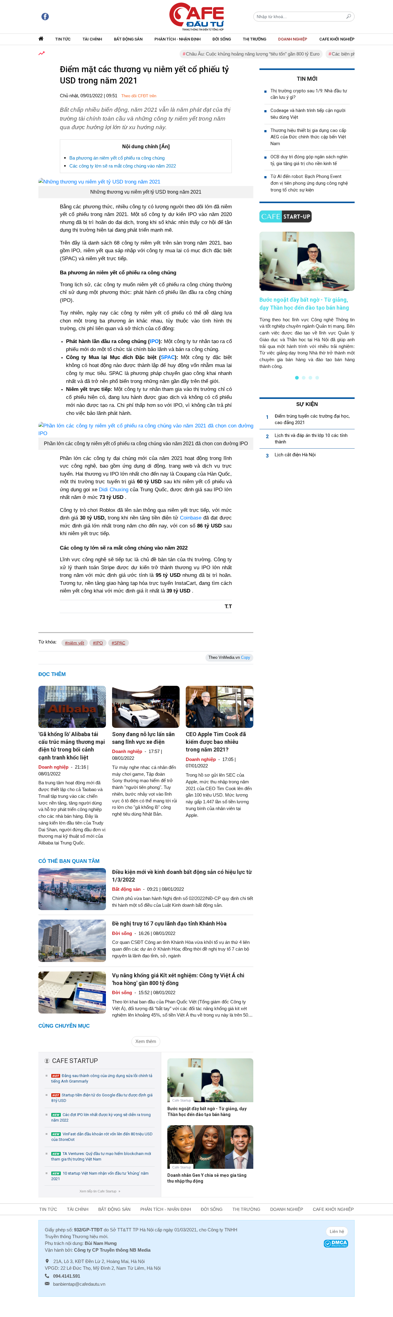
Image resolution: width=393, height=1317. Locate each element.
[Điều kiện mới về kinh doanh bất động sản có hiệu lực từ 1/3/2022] (72, 888)
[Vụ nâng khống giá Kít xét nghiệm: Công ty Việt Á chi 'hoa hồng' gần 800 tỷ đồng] (72, 992)
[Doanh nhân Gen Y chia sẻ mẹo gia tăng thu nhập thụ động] (210, 1151)
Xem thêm (145, 1041)
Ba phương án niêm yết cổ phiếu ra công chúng (117, 157)
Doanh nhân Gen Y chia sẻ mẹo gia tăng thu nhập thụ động (207, 1178)
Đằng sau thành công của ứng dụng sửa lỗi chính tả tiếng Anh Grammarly (101, 1078)
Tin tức (63, 39)
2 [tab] (303, 378)
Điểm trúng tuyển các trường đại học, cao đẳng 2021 (312, 419)
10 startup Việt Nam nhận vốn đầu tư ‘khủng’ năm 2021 (100, 1176)
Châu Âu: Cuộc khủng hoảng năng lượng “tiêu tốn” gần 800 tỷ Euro (235, 53)
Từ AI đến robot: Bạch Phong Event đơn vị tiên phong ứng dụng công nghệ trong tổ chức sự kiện (309, 183)
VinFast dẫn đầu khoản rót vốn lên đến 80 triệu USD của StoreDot (102, 1137)
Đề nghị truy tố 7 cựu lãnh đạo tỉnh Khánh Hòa (169, 923)
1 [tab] (297, 378)
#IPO (98, 642)
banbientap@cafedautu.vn (79, 1284)
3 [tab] (310, 378)
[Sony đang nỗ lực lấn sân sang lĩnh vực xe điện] (146, 706)
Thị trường (254, 39)
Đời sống (221, 39)
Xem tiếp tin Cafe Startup (100, 1191)
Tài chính (92, 39)
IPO (154, 341)
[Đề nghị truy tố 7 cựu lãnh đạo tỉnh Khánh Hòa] (72, 940)
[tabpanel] (307, 301)
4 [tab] (317, 378)
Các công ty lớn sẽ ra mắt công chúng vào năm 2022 (122, 165)
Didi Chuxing (113, 489)
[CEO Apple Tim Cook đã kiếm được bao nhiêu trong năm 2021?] (219, 706)
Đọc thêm (52, 674)
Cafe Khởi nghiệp (337, 39)
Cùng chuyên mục (64, 1026)
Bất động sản (128, 39)
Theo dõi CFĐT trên (138, 96)
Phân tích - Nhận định (177, 39)
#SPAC (118, 642)
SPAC (168, 357)
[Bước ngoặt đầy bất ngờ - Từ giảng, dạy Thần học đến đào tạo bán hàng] (210, 1084)
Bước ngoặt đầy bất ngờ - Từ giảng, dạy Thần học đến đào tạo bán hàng (207, 1111)
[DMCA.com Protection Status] (336, 1243)
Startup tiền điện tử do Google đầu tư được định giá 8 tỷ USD (102, 1098)
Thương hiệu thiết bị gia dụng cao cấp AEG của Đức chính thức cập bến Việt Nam (308, 137)
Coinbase (190, 518)
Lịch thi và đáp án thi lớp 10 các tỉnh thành (311, 439)
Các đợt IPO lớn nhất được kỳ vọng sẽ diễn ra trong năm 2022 (101, 1117)
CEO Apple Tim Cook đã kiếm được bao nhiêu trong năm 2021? (216, 742)
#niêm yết (74, 642)
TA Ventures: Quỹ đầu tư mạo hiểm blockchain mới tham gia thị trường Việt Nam (101, 1156)
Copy (245, 657)
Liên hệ (337, 1231)
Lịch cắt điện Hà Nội (295, 455)
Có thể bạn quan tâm (68, 861)
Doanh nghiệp (292, 39)
